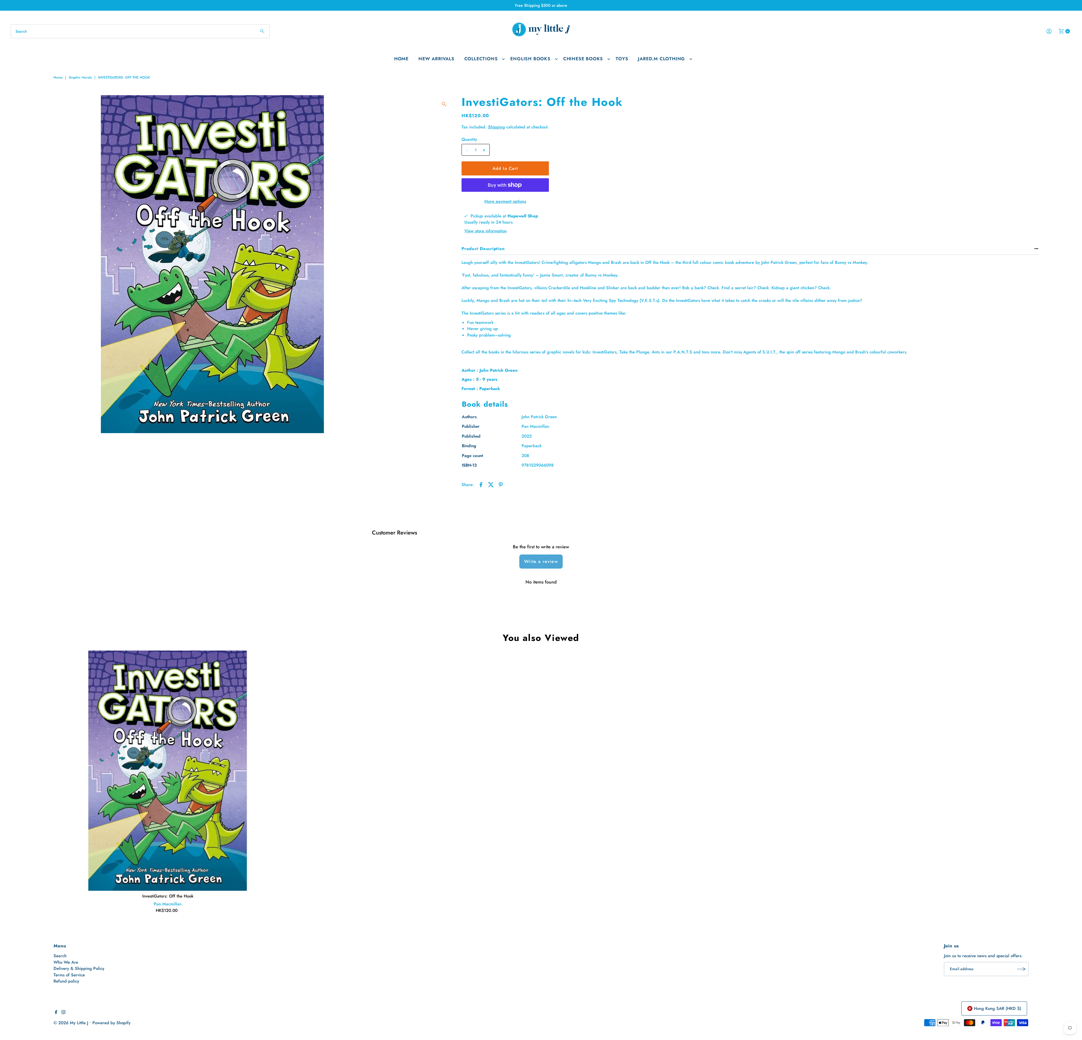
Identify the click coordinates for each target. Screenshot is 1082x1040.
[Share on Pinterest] (500, 484)
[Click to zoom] (444, 104)
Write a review (541, 561)
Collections (481, 58)
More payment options (505, 201)
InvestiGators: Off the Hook (167, 896)
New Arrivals (436, 58)
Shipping (496, 127)
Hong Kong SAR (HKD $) (997, 1008)
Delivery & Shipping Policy (79, 968)
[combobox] (140, 31)
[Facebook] (56, 1012)
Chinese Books (583, 58)
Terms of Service (69, 975)
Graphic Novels (80, 77)
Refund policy (66, 981)
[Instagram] (63, 1012)
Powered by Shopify (111, 1023)
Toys (622, 58)
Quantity (469, 139)
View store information (485, 231)
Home (401, 58)
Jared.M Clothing (661, 58)
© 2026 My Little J (71, 1023)
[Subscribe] (1021, 969)
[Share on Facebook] (481, 484)
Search (60, 956)
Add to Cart (505, 168)
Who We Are (66, 962)
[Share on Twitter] (491, 484)
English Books (530, 58)
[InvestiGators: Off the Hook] (168, 771)
